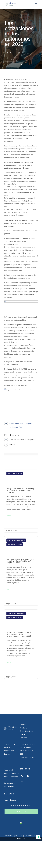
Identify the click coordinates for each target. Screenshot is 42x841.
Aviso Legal (8, 770)
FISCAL (10, 59)
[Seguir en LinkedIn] (22, 781)
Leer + (8, 516)
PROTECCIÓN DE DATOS (14, 473)
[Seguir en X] (22, 776)
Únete (22, 734)
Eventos (7, 754)
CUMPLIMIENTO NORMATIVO (16, 540)
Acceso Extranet (10, 800)
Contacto (23, 738)
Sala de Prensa (9, 744)
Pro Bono (23, 728)
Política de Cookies (11, 776)
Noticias (7, 747)
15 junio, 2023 (15, 52)
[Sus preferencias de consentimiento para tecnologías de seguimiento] (38, 837)
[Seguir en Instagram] (28, 776)
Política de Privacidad (12, 773)
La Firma (23, 724)
